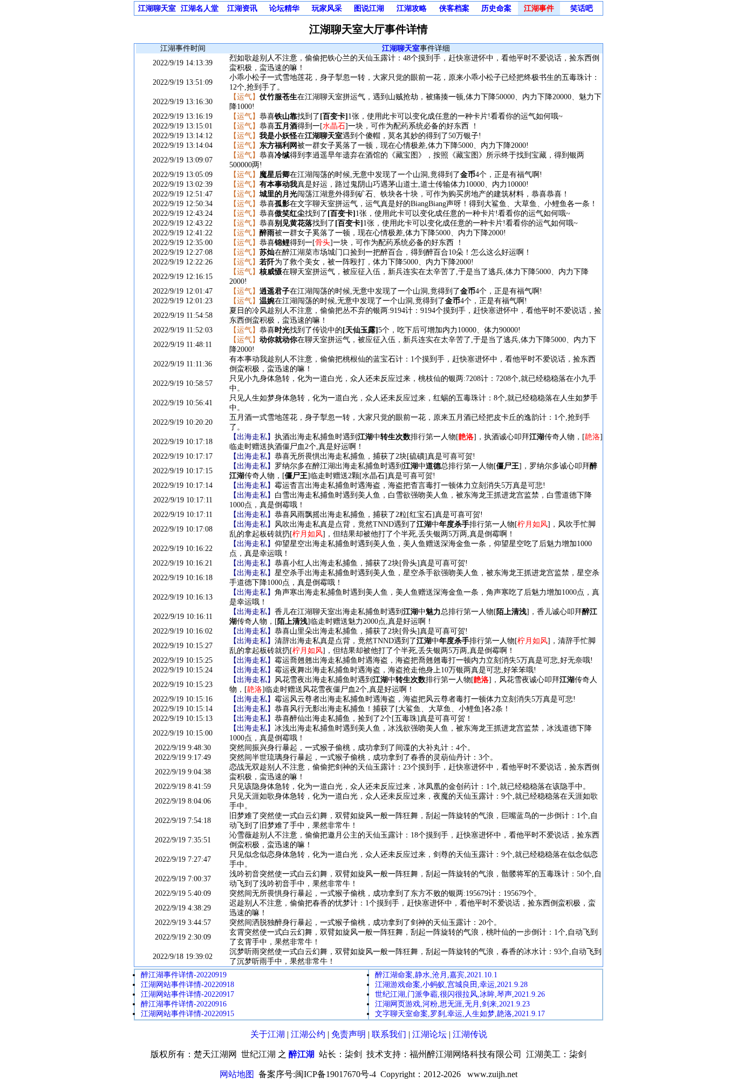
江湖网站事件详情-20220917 (187, 994)
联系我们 (389, 1034)
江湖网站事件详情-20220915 (187, 1014)
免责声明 (348, 1034)
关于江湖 (267, 1034)
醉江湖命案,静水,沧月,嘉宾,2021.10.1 (436, 975)
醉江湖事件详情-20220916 (184, 1004)
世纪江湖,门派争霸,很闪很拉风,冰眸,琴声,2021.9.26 (460, 994)
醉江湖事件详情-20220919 (184, 975)
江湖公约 (308, 1034)
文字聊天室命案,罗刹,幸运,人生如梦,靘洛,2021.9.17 (460, 1014)
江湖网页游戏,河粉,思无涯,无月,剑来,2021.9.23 (452, 1004)
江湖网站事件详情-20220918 (187, 985)
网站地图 (237, 1074)
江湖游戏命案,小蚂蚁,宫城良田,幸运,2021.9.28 (451, 985)
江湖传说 (470, 1034)
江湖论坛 (429, 1034)
